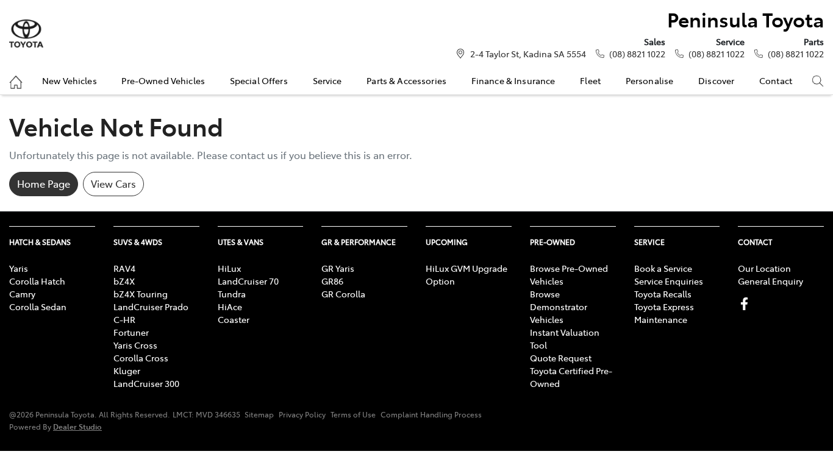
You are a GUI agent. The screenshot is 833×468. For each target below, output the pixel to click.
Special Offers (259, 80)
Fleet (590, 80)
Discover (716, 80)
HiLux (229, 268)
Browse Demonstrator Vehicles (558, 306)
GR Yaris (337, 268)
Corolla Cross (140, 358)
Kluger (126, 370)
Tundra (232, 294)
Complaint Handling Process (431, 414)
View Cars (113, 183)
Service (327, 80)
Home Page (43, 183)
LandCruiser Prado (150, 306)
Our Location (764, 268)
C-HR (124, 319)
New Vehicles (69, 80)
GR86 (332, 281)
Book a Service (663, 268)
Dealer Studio (77, 426)
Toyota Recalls (663, 294)
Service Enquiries (668, 281)
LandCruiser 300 (146, 383)
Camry (22, 294)
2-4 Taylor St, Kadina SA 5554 (528, 54)
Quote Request (561, 358)
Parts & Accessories (406, 80)
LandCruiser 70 (248, 281)
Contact (775, 80)
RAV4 (124, 268)
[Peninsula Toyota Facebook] (747, 303)
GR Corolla (343, 294)
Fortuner (131, 332)
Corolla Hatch (37, 281)
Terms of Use (353, 414)
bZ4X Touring (140, 294)
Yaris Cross (135, 345)
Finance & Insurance (513, 80)
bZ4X (124, 281)
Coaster (233, 319)
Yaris (18, 268)
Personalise (650, 80)
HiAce (230, 306)
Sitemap (259, 414)
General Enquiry (770, 281)
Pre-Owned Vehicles (163, 80)
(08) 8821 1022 (637, 54)
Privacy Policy (302, 414)
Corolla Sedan (37, 306)
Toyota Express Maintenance (664, 312)
